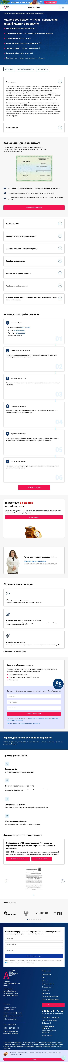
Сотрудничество (47, 987)
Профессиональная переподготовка (9, 1009)
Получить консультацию (34, 713)
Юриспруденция (30, 13)
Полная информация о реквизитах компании (10, 1032)
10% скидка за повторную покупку (18, 600)
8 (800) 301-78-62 (34, 7)
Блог (43, 978)
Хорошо (34, 1059)
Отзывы (45, 981)
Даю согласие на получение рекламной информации (24, 723)
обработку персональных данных (39, 718)
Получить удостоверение (34, 207)
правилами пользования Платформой (52, 960)
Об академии (46, 975)
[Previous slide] (6, 881)
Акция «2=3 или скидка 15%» (15, 642)
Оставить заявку (34, 517)
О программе (9, 69)
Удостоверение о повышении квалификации (38, 33)
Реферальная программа (50, 999)
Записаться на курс (34, 487)
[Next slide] (63, 881)
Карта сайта (46, 993)
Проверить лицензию (18, 859)
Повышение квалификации (19, 13)
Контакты (45, 990)
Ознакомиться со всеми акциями (14, 651)
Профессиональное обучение (13, 1016)
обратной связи (20, 333)
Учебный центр (7, 13)
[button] (33, 895)
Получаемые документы (25, 69)
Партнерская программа (50, 996)
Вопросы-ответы (48, 984)
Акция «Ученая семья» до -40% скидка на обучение (23, 620)
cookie (25, 1053)
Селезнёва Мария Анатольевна (35, 561)
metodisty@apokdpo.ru (10, 995)
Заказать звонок (53, 1005)
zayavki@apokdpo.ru (19, 330)
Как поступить (43, 69)
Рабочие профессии (10, 1019)
